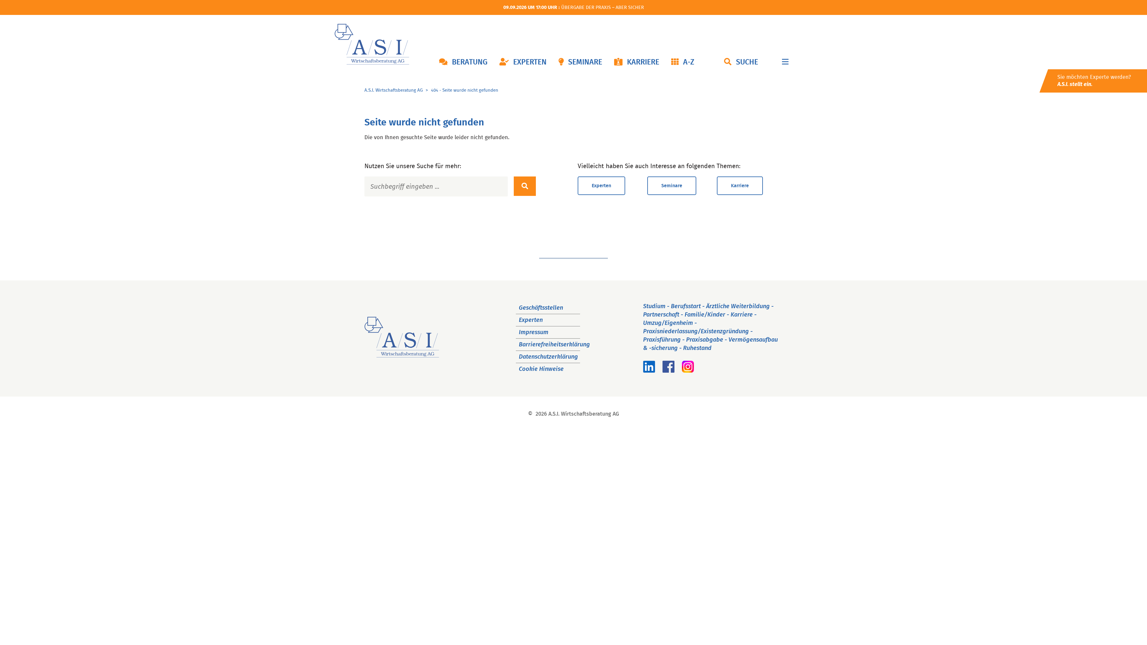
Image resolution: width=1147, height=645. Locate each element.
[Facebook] (668, 371)
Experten (530, 62)
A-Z (688, 62)
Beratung (469, 62)
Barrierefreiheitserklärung (554, 345)
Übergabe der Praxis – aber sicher (602, 7)
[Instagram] (688, 371)
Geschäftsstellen (541, 308)
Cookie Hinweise (541, 369)
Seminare (585, 62)
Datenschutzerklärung (548, 357)
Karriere (643, 62)
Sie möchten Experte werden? (1094, 81)
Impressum (533, 332)
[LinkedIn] (649, 371)
